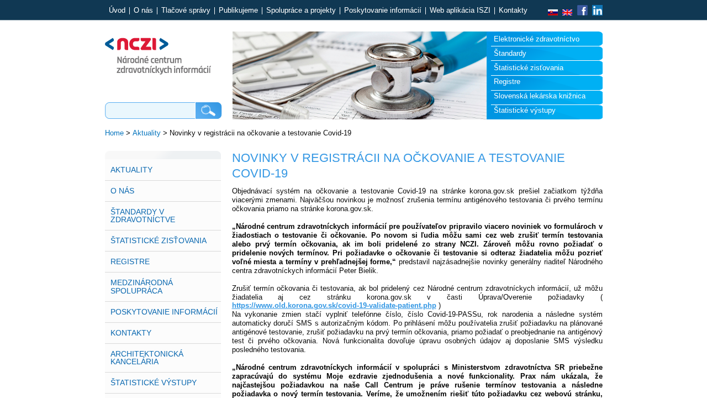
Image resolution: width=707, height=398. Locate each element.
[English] (567, 13)
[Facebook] (582, 13)
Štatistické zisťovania (528, 68)
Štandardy (510, 53)
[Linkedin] (596, 13)
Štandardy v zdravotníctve (142, 215)
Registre (507, 81)
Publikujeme (238, 10)
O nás (143, 10)
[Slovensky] (553, 13)
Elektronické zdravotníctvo (536, 39)
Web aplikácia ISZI (460, 10)
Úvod (117, 10)
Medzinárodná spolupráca (141, 286)
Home (114, 133)
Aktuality (147, 133)
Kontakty (513, 10)
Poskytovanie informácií (382, 10)
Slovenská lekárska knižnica (539, 96)
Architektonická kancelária (146, 357)
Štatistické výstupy (525, 110)
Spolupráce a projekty (301, 10)
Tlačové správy (185, 10)
